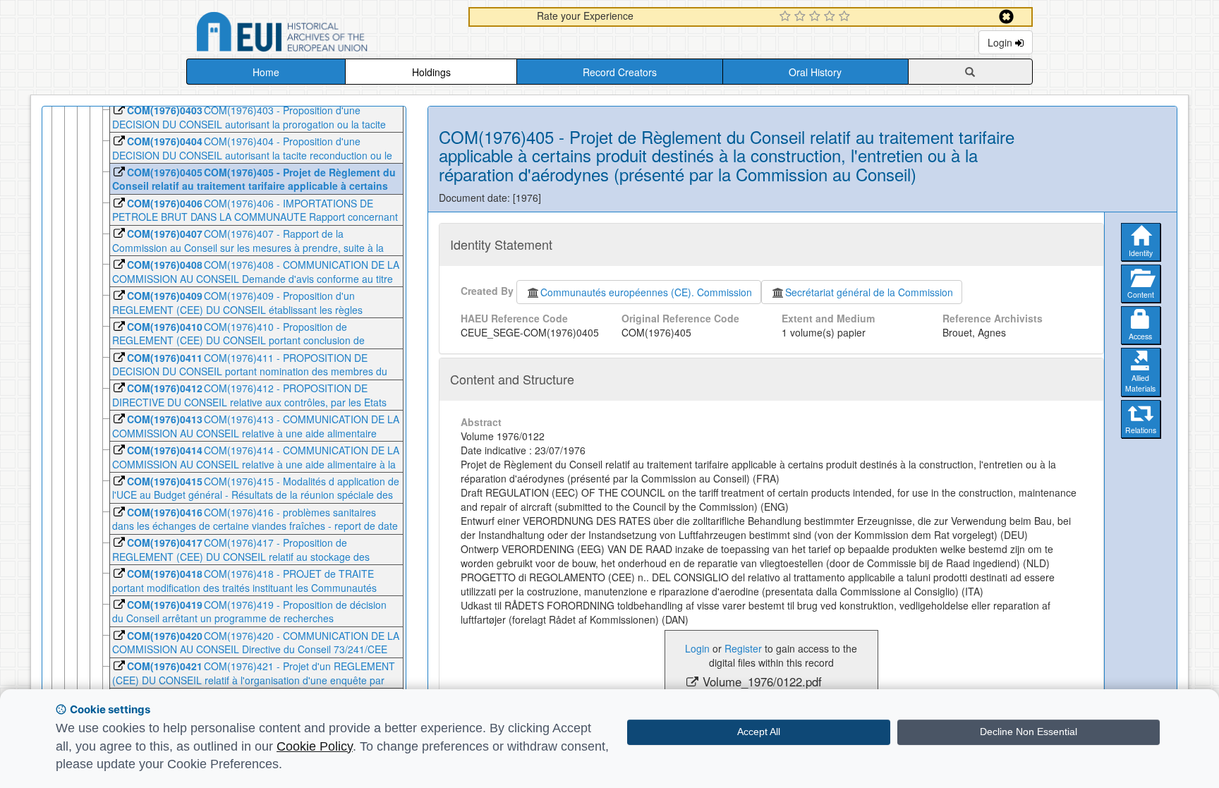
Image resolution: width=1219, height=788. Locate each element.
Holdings (431, 72)
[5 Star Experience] (846, 16)
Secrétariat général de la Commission (869, 292)
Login (1001, 42)
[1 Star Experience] (787, 16)
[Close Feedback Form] (1006, 16)
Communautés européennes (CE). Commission (646, 292)
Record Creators (620, 72)
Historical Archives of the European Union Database (322, 34)
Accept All (758, 731)
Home (266, 72)
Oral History (815, 72)
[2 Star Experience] (801, 16)
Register (743, 648)
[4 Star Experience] (831, 16)
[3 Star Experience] (816, 16)
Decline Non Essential (1028, 731)
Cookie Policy (315, 746)
